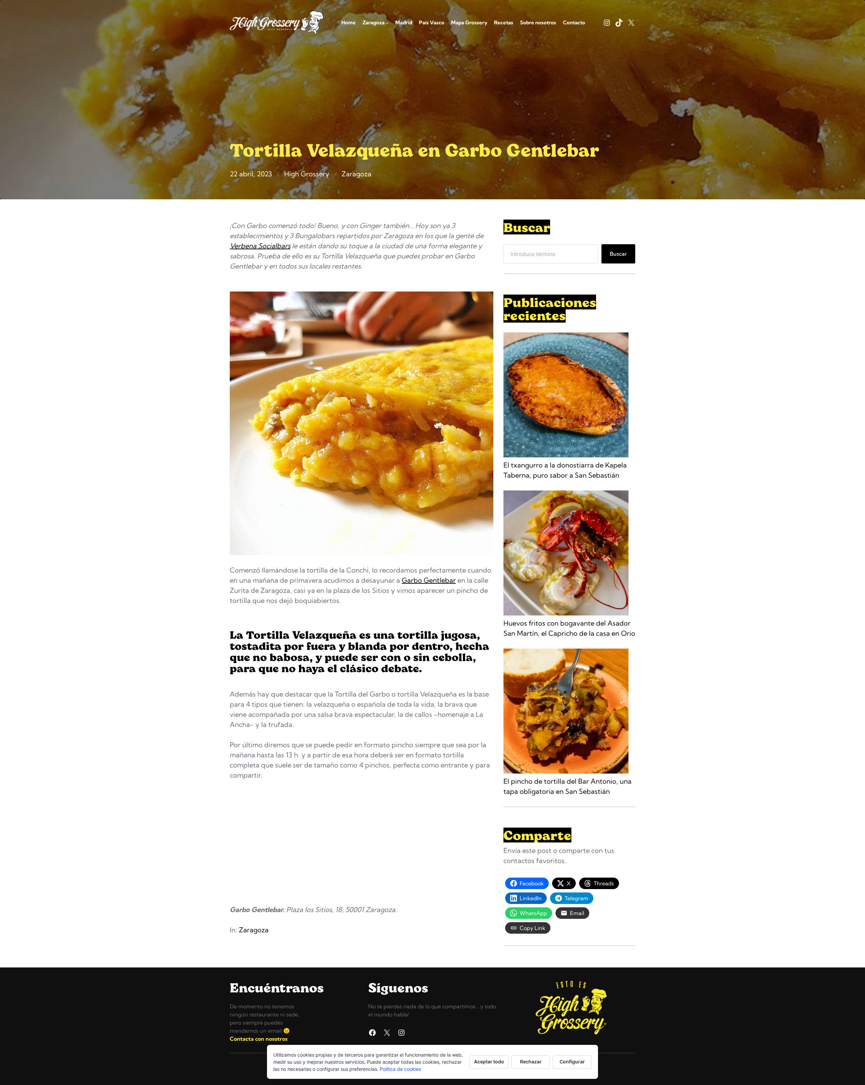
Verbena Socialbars (260, 246)
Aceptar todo (489, 1061)
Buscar (618, 253)
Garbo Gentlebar (429, 580)
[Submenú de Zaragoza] (387, 22)
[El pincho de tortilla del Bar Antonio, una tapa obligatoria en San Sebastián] (565, 712)
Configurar (572, 1061)
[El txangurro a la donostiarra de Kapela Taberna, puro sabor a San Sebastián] (565, 396)
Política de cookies (400, 1069)
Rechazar (531, 1061)
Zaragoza (356, 174)
